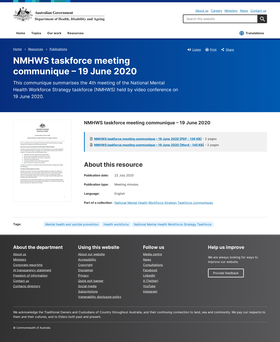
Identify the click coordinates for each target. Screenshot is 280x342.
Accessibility (87, 259)
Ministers (231, 11)
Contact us (258, 11)
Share (230, 50)
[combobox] (220, 18)
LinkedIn (149, 275)
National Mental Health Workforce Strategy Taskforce (172, 224)
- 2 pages (155, 139)
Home (20, 33)
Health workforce (116, 224)
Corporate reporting (27, 265)
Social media (87, 286)
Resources (75, 33)
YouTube (149, 286)
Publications (58, 49)
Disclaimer (85, 270)
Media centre (152, 254)
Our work (54, 33)
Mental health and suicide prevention (71, 224)
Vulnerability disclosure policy (99, 297)
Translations (255, 33)
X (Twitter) (150, 281)
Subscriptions (88, 291)
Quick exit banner (90, 281)
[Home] (59, 14)
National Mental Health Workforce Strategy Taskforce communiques (163, 203)
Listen (196, 50)
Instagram (150, 291)
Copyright (85, 265)
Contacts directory (26, 286)
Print (213, 50)
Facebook (150, 270)
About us (201, 11)
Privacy (83, 275)
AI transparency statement (32, 270)
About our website (91, 254)
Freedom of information (30, 275)
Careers (216, 11)
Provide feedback (226, 273)
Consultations (153, 265)
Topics (36, 33)
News (244, 11)
